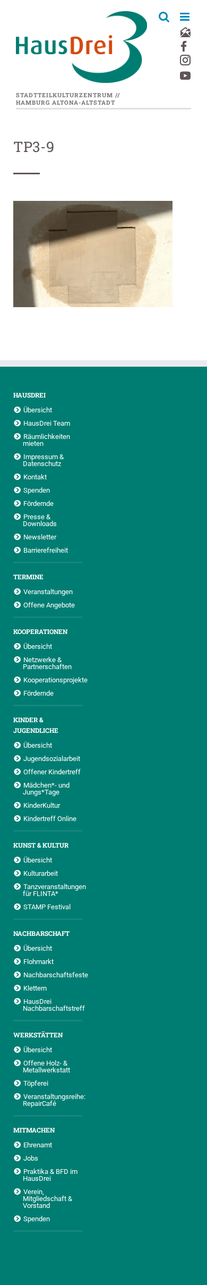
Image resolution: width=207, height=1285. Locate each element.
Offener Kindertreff (52, 771)
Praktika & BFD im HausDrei (50, 1175)
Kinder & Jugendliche (35, 724)
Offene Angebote (49, 604)
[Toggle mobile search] (164, 16)
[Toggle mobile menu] (185, 16)
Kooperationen (40, 631)
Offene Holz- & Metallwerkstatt (46, 1066)
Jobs (30, 1158)
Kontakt (35, 476)
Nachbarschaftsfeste (52, 974)
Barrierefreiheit (45, 550)
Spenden (36, 490)
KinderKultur (41, 805)
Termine (28, 576)
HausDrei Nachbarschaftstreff (52, 1004)
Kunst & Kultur (40, 845)
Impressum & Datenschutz (43, 460)
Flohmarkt (38, 961)
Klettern (35, 988)
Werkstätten (38, 1034)
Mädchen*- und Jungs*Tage (46, 788)
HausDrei (29, 395)
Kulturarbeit (40, 873)
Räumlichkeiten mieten (46, 440)
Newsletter (39, 536)
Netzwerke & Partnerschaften (47, 663)
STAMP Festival (47, 906)
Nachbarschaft (41, 933)
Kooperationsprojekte (52, 679)
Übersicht (37, 409)
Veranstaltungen (48, 591)
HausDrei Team (46, 423)
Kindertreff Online (49, 818)
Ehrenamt (37, 1144)
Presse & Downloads (40, 520)
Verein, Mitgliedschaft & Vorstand (47, 1198)
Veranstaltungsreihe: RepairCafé (52, 1100)
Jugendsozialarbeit (51, 758)
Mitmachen (34, 1130)
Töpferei (35, 1083)
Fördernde (38, 503)
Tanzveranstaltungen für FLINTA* (52, 890)
